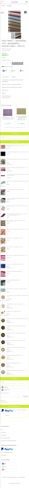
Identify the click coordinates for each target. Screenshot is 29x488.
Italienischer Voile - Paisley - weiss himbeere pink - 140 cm (17, 255)
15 (24, 127)
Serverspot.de (17, 483)
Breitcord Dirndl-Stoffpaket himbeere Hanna (14, 271)
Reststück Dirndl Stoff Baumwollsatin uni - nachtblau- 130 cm (17, 151)
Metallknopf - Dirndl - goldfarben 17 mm (14, 311)
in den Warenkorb (18, 63)
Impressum (3, 432)
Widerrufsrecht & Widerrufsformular (8, 440)
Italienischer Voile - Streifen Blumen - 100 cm (15, 238)
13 (21, 127)
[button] (6, 71)
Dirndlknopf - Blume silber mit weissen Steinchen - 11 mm (17, 370)
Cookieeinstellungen (5, 437)
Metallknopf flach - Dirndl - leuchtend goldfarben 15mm (16, 347)
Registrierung (3, 400)
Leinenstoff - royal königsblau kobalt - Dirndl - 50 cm (16, 264)
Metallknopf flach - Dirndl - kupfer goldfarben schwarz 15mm (17, 318)
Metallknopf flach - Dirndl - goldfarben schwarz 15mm (16, 325)
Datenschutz (3, 435)
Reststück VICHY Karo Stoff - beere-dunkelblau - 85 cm (7, 118)
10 (17, 127)
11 (18, 127)
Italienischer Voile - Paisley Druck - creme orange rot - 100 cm (17, 229)
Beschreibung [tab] (5, 76)
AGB (2, 429)
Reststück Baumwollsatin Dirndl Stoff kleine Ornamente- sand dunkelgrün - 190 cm (21, 118)
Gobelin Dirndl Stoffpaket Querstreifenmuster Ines (15, 189)
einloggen (25, 396)
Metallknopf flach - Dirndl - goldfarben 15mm (14, 355)
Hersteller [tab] (13, 76)
